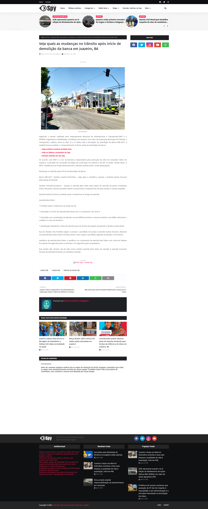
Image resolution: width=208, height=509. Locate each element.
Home (41, 2)
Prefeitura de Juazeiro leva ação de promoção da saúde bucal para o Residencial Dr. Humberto (58, 473)
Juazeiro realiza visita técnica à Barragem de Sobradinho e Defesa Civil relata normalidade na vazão (52, 343)
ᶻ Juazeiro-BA (55, 270)
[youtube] (157, 44)
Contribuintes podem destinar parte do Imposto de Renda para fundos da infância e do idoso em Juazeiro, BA (113, 343)
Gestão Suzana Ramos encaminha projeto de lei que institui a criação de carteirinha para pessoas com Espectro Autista (59, 454)
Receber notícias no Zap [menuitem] (132, 8)
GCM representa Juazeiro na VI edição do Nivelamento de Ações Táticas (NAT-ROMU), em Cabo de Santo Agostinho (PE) (67, 21)
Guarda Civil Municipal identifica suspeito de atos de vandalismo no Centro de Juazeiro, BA (153, 21)
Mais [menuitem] (147, 8)
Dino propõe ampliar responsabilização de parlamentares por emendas (109, 482)
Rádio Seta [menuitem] (103, 8)
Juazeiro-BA (54, 37)
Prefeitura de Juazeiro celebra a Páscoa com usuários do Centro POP (56, 459)
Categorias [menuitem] (89, 8)
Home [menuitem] (62, 8)
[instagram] (168, 2)
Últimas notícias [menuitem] (74, 8)
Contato (48, 2)
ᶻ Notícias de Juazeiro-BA (71, 270)
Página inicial (45, 37)
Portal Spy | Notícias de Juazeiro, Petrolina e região (70, 505)
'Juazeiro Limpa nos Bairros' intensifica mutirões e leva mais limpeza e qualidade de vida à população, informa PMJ (107, 467)
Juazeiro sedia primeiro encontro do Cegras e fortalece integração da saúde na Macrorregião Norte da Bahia (110, 21)
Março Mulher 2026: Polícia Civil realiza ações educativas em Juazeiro (82, 341)
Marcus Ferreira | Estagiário (51, 54)
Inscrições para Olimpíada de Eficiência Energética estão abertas (108, 453)
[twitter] (164, 2)
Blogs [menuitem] (115, 8)
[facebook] (160, 2)
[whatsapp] (165, 44)
